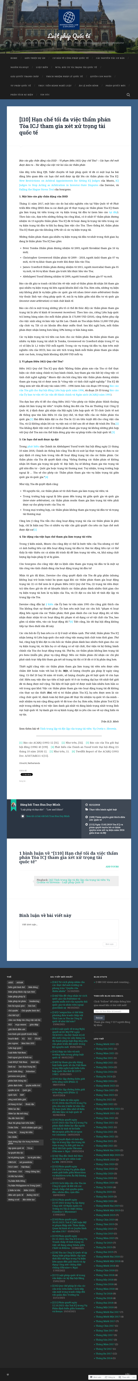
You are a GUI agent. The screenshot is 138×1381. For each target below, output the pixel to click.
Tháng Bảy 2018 (104, 1279)
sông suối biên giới (17, 1099)
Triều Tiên (13, 1127)
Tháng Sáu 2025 (104, 1048)
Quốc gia (27, 1090)
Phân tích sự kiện (22, 94)
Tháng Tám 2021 (105, 1122)
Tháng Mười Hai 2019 (108, 1205)
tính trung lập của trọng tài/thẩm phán (23, 1142)
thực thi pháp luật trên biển (21, 1123)
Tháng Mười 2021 (105, 1113)
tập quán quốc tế (16, 1148)
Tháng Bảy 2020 (104, 1173)
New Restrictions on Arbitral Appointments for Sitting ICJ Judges (59, 180)
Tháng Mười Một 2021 (108, 1108)
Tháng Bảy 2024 (104, 1067)
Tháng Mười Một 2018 (108, 1261)
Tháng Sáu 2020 (104, 1178)
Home (14, 58)
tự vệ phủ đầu (34, 1157)
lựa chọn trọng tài (27, 1066)
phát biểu (33, 446)
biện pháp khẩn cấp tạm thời (21, 991)
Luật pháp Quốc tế (69, 35)
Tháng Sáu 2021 (104, 1131)
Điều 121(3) (29, 1190)
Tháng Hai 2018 (104, 1302)
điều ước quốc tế (15, 1195)
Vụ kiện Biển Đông (16, 1181)
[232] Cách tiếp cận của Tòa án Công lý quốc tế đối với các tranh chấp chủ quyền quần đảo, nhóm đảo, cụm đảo (69, 1187)
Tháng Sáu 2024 (104, 1071)
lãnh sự (11, 1066)
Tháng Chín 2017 (105, 1325)
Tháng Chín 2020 (105, 1164)
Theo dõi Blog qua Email (108, 996)
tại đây (113, 212)
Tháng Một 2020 (105, 1201)
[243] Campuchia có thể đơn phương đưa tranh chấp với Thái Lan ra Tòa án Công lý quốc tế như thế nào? (67, 1017)
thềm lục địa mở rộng (18, 1113)
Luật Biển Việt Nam (17, 1052)
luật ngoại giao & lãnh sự (19, 1057)
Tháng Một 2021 (105, 1145)
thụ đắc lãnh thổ (15, 1118)
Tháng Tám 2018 (105, 1275)
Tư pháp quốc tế (21, 85)
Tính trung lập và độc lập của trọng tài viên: (78, 728)
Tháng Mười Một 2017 (108, 1316)
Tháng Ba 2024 (104, 1076)
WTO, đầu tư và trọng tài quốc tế (76, 67)
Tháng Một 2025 (105, 1062)
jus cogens (13, 1043)
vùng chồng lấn (32, 1171)
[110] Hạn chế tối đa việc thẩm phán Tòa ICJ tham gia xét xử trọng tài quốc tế (65, 126)
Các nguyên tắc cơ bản (110, 58)
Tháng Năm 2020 (105, 1182)
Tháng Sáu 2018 (104, 1284)
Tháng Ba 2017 (104, 1353)
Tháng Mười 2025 (105, 1044)
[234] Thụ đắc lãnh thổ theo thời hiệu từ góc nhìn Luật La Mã (67, 1158)
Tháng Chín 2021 (105, 1118)
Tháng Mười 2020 (105, 1159)
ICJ (23, 1038)
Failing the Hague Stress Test (36, 189)
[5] (35, 529)
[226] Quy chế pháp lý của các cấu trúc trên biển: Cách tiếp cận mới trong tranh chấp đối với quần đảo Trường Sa (68, 1290)
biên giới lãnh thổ (16, 987)
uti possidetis (26, 1162)
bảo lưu (31, 1005)
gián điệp (34, 1024)
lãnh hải (35, 1062)
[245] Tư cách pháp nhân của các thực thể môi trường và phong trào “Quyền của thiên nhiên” (68, 986)
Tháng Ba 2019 (104, 1247)
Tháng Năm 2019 (105, 1238)
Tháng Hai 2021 (104, 1141)
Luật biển (42, 67)
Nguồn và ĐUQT (20, 67)
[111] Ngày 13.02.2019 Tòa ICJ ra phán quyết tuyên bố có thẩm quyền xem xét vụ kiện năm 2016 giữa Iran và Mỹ (106, 828)
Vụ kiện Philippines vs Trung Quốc (24, 1185)
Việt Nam (25, 1167)
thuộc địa (30, 1104)
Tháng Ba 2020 (104, 1191)
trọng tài (12, 1132)
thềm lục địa (14, 1109)
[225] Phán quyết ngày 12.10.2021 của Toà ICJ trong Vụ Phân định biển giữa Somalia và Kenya (69, 1307)
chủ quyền (13, 1010)
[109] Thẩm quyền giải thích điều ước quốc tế (107, 818)
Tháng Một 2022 (105, 1104)
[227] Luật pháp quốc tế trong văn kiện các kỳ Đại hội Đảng (68, 1277)
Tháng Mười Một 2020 (108, 1155)
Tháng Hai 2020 (104, 1196)
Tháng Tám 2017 (105, 1330)
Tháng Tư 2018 (104, 1293)
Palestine (30, 1071)
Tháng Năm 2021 (105, 1136)
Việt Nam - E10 (15, 1171)
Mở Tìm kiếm (128, 94)
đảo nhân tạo (29, 1199)
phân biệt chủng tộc (17, 1080)
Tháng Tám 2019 (105, 1224)
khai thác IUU (28, 1043)
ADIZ (10, 982)
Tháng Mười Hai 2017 (108, 1312)
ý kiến (49, 604)
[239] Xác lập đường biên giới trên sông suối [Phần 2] (68, 1080)
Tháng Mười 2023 (105, 1085)
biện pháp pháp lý (16, 996)
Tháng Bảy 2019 (104, 1228)
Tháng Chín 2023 (105, 1090)
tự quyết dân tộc (15, 1152)
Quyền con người (100, 76)
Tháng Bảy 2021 (104, 1127)
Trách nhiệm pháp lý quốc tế (64, 76)
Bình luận (110, 944)
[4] (46, 477)
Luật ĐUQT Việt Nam (17, 1062)
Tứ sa (29, 1148)
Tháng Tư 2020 (104, 1187)
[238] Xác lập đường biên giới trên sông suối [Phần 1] (68, 1091)
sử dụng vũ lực (15, 1104)
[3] (113, 432)
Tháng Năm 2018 (105, 1288)
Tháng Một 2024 (105, 1081)
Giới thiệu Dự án (35, 58)
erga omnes (20, 1024)
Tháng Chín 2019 (105, 1219)
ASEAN (20, 982)
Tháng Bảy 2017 (104, 1335)
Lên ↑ (128, 1374)
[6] (71, 621)
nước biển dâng (15, 1071)
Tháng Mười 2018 (105, 1265)
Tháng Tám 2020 (105, 1168)
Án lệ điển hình (88, 85)
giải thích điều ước (16, 1029)
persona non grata (16, 1076)
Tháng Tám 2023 (105, 1094)
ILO (29, 1038)
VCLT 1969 (13, 1167)
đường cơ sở (13, 1199)
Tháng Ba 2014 (104, 1358)
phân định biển (15, 1085)
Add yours (112, 866)
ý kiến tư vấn (14, 1190)
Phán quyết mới (115, 85)
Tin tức (45, 94)
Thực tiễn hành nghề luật (55, 85)
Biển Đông (33, 987)
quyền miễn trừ (33, 1085)
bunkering (34, 1001)
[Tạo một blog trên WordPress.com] (8, 1374)
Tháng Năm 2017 (105, 1344)
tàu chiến (12, 1137)
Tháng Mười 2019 (105, 1215)
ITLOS (37, 1038)
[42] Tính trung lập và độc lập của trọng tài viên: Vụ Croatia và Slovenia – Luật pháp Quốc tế (73, 881)
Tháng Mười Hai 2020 (108, 1150)
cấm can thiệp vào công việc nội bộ (24, 1020)
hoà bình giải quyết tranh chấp (22, 1034)
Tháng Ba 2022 (104, 1099)
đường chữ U (32, 1195)
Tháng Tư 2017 (104, 1348)
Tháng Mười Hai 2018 (108, 1256)
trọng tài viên (26, 1132)
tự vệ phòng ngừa (16, 1157)
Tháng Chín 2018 (105, 1270)
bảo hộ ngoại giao (16, 1005)
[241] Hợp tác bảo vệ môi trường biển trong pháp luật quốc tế (68, 1054)
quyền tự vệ (13, 1090)
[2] (117, 423)
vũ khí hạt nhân (15, 1176)
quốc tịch (12, 1095)
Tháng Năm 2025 (105, 1053)
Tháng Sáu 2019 (104, 1233)
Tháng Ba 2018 (104, 1298)
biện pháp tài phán (17, 1001)
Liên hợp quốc (14, 1048)
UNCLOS (12, 1162)
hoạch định (13, 1038)
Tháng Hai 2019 (104, 1252)
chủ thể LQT (13, 1015)
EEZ (10, 1024)
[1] (31, 419)
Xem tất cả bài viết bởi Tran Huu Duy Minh (48, 816)
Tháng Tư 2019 (104, 1242)
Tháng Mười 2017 (105, 1321)
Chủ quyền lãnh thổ (30, 1010)
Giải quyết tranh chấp (25, 76)
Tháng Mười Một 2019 (108, 1210)
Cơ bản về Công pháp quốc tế (71, 58)
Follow (99, 1017)
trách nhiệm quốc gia (31, 1127)
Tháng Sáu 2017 (104, 1339)
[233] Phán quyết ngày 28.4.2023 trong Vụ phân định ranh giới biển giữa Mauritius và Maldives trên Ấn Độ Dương (69, 1171)
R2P (22, 1095)
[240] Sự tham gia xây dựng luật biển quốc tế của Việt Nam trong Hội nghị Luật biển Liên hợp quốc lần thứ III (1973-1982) (69, 1068)
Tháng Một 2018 (105, 1307)
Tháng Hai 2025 (104, 1058)
